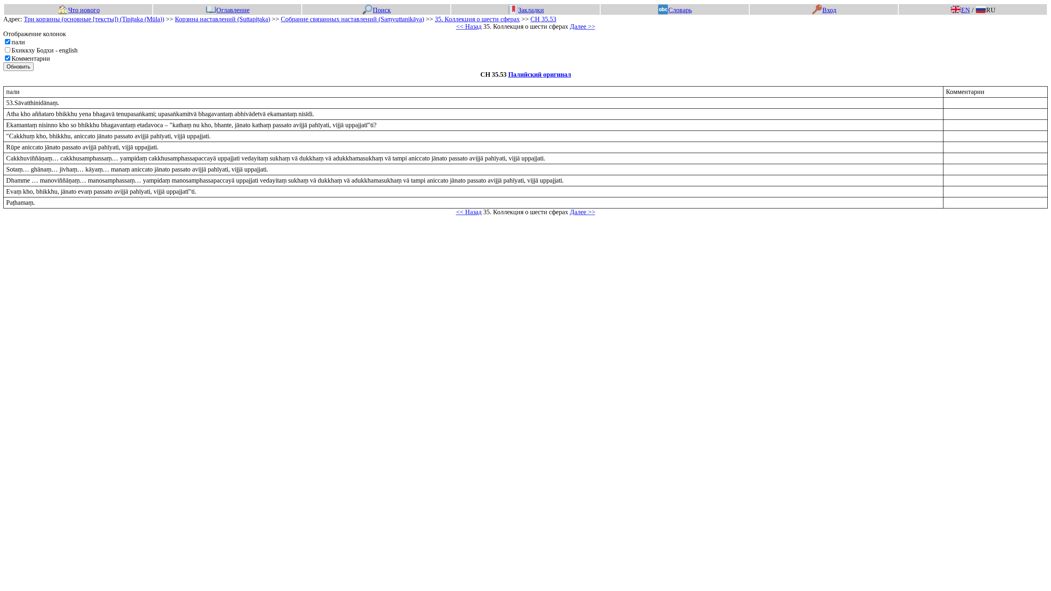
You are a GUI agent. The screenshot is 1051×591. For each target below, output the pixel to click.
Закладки (531, 10)
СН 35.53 (543, 19)
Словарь (680, 10)
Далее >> (582, 26)
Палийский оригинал (539, 74)
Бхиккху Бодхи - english (44, 50)
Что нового (83, 10)
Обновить (18, 67)
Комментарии (30, 58)
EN (965, 10)
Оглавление (233, 10)
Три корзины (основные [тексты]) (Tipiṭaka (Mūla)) (94, 19)
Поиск (382, 10)
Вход (829, 10)
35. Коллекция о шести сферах (477, 19)
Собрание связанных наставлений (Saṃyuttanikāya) (352, 19)
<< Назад (469, 26)
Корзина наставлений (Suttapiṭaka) (222, 19)
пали (18, 42)
